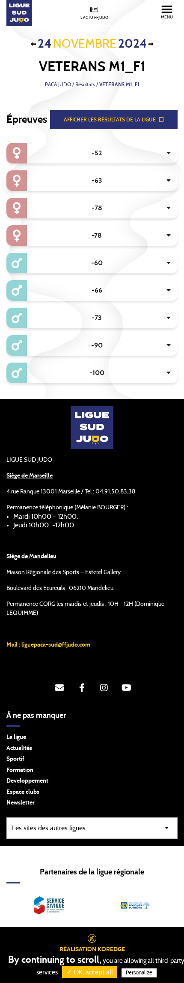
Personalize (139, 973)
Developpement (27, 781)
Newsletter (20, 803)
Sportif (15, 759)
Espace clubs (22, 792)
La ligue (16, 737)
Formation (19, 770)
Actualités (19, 748)
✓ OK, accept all (89, 972)
